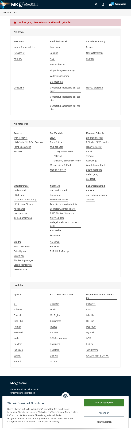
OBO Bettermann (58, 338)
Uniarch (54, 355)
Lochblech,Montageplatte (62, 209)
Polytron (58, 156)
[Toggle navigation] (4, 4)
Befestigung (92, 174)
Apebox (17, 294)
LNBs (52, 137)
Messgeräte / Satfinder (61, 165)
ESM (88, 309)
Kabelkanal (19, 209)
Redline (89, 344)
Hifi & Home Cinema (23, 204)
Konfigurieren (104, 421)
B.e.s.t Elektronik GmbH (61, 294)
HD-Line (90, 321)
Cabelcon (54, 303)
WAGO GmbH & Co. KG (97, 355)
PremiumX (55, 344)
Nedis (16, 338)
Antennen (55, 242)
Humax (17, 326)
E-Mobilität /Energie (59, 251)
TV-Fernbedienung (23, 218)
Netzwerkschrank (58, 190)
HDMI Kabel (19, 195)
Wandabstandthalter (96, 165)
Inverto (53, 326)
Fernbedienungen (22, 147)
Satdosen (91, 179)
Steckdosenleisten (59, 199)
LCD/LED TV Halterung (25, 199)
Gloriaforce (55, 321)
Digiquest (90, 303)
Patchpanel (55, 195)
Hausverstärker (93, 147)
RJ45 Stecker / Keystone (62, 213)
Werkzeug (55, 235)
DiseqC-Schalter (58, 142)
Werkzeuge (91, 160)
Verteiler (90, 156)
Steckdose (19, 255)
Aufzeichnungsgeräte (96, 195)
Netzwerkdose (57, 218)
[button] (96, 4)
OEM (88, 338)
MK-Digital (55, 315)
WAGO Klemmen (22, 246)
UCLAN (53, 361)
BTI (15, 303)
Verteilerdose (20, 269)
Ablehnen (104, 412)
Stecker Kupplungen (24, 260)
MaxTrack (18, 332)
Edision (53, 309)
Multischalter (56, 147)
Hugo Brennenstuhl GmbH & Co (100, 296)
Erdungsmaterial (94, 137)
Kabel (89, 151)
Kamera (90, 190)
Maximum (91, 326)
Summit (17, 361)
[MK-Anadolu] (24, 4)
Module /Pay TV (58, 169)
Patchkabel (55, 230)
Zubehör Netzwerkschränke (63, 204)
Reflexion (18, 350)
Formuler (18, 315)
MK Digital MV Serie (63, 151)
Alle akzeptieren (104, 402)
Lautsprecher (20, 213)
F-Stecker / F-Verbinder (97, 142)
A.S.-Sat (54, 332)
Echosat (18, 309)
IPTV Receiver (20, 137)
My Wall (90, 332)
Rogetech (54, 350)
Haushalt (54, 246)
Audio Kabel (20, 190)
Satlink (17, 355)
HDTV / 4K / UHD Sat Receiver (28, 142)
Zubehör (90, 199)
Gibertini (90, 315)
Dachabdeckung (94, 169)
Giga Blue (18, 321)
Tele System (92, 350)
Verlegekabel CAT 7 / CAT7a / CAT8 (64, 224)
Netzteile (18, 151)
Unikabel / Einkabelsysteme (67, 160)
